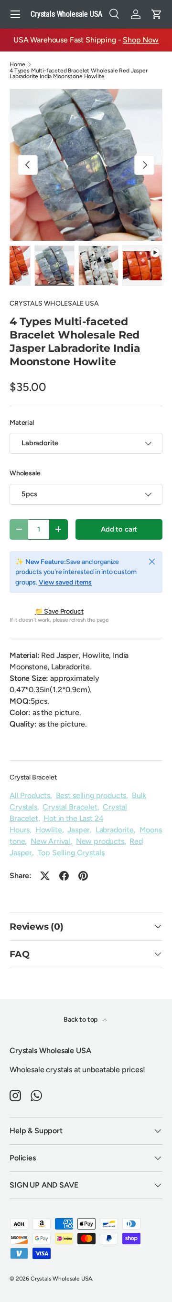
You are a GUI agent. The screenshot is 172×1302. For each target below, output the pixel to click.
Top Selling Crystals (71, 852)
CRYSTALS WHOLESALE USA (54, 303)
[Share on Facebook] (64, 875)
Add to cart (119, 529)
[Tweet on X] (44, 875)
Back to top (81, 1019)
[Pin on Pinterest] (83, 875)
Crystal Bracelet (33, 777)
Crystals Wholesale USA (61, 1278)
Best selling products (91, 795)
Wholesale (25, 473)
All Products (30, 795)
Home (17, 64)
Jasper (78, 829)
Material (22, 423)
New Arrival (50, 841)
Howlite (48, 829)
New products (100, 841)
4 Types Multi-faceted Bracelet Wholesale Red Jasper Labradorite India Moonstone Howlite (79, 73)
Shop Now (141, 39)
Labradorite (115, 829)
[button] (156, 14)
